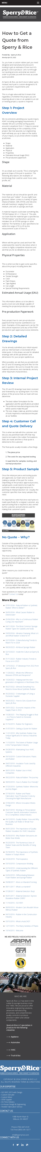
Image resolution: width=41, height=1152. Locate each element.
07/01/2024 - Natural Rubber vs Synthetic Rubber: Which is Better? (22, 606)
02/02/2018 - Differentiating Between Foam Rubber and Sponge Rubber (20, 876)
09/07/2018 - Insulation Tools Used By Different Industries (20, 764)
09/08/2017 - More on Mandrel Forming (21, 882)
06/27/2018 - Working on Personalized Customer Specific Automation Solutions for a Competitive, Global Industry (21, 812)
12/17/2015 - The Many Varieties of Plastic (22, 926)
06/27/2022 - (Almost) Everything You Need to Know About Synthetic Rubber (21, 688)
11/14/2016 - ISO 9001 (14, 903)
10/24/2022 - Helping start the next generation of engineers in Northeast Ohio (22, 681)
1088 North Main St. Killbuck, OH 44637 (20, 1117)
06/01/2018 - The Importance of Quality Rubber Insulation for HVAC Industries (21, 829)
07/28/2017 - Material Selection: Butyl (20, 891)
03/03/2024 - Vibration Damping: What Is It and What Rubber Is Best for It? (22, 634)
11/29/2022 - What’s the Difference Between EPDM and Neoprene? (19, 674)
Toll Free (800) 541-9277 (20, 1129)
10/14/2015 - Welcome (14, 930)
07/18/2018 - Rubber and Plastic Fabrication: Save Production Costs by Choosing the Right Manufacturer (20, 796)
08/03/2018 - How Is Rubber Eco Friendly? (22, 782)
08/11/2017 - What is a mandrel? (18, 887)
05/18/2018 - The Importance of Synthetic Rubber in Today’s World (22, 853)
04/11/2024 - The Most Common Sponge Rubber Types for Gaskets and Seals (21, 627)
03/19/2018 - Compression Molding (19, 863)
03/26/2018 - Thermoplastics (17, 859)
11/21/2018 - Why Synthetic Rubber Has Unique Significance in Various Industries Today (21, 735)
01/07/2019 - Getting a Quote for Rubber (21, 728)
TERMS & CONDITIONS (30, 1082)
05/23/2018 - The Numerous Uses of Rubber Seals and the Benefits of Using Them (21, 845)
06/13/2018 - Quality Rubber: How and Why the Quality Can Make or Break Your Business (22, 821)
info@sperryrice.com (20, 1135)
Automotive (15, 1042)
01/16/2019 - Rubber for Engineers (19, 724)
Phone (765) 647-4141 (20, 1127)
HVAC (13, 1050)
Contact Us (13, 594)
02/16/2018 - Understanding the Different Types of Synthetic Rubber (22, 869)
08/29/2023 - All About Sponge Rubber (20, 647)
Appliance (14, 1037)
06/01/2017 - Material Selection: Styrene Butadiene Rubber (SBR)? (21, 897)
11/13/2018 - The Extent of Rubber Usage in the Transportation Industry (22, 743)
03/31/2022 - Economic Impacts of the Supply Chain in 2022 (20, 708)
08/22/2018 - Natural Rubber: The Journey (22, 777)
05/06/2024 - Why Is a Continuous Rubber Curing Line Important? (22, 620)
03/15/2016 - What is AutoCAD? (18, 921)
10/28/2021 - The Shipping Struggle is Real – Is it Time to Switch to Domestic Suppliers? (22, 717)
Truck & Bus (15, 1055)
